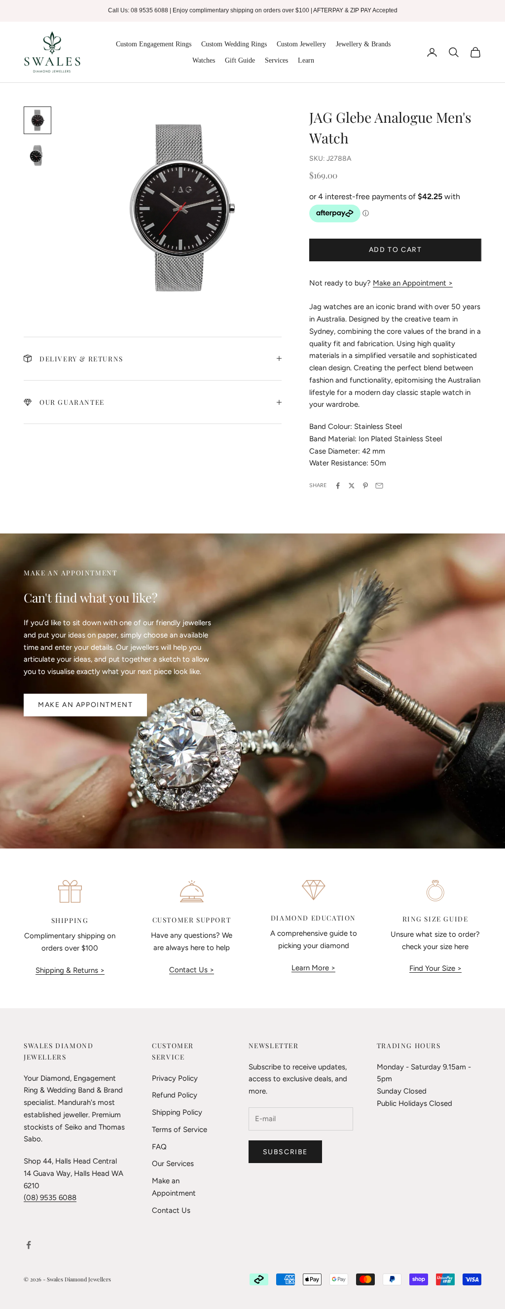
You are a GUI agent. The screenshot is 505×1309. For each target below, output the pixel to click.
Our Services (173, 1163)
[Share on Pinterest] (365, 486)
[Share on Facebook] (338, 486)
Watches (203, 60)
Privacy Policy (175, 1078)
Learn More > (313, 967)
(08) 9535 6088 (50, 1197)
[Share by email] (379, 486)
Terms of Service (179, 1129)
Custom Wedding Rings (234, 44)
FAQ (159, 1146)
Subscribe (285, 1152)
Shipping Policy (177, 1112)
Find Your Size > (435, 968)
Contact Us (171, 1210)
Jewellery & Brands (363, 44)
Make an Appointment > (413, 283)
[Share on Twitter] (352, 486)
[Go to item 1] (37, 120)
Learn (306, 60)
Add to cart (395, 250)
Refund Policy (174, 1095)
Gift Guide (240, 60)
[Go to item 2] (37, 156)
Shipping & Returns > (70, 970)
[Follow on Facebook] (29, 1245)
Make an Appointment (85, 705)
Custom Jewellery (301, 44)
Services (276, 60)
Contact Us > (191, 969)
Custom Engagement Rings (153, 44)
